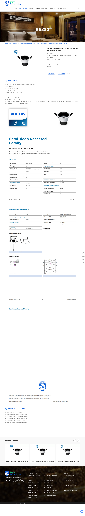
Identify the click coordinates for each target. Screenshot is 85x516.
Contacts (65, 473)
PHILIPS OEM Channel (32, 495)
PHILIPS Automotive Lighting (50, 495)
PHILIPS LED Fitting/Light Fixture (50, 490)
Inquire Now (51, 73)
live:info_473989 (69, 482)
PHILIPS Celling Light (48, 485)
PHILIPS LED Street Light (33, 490)
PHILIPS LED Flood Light (33, 487)
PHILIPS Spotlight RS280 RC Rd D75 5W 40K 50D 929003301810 (43, 461)
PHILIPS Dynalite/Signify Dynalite (34, 477)
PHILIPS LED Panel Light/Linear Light (35, 482)
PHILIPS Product (23, 8)
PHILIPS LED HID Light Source (34, 492)
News (57, 8)
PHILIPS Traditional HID (49, 492)
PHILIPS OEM (31, 8)
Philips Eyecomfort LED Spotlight (45, 503)
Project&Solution (40, 8)
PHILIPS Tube (31, 480)
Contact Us (63, 8)
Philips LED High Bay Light (20, 503)
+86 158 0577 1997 (71, 477)
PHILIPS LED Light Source (49, 480)
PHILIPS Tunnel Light (32, 497)
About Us (52, 8)
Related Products (11, 441)
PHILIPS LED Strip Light (49, 482)
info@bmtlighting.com (70, 475)
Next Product (61, 73)
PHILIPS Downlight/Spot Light (25, 43)
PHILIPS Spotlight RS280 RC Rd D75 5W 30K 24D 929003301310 (17, 461)
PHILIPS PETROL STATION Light (34, 475)
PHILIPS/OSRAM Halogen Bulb (50, 475)
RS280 (34, 43)
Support (47, 8)
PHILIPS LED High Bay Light (50, 487)
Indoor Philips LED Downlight (32, 503)
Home (16, 8)
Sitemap (7, 487)
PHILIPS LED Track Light (33, 485)
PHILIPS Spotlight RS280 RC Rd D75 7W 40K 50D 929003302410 (68, 461)
